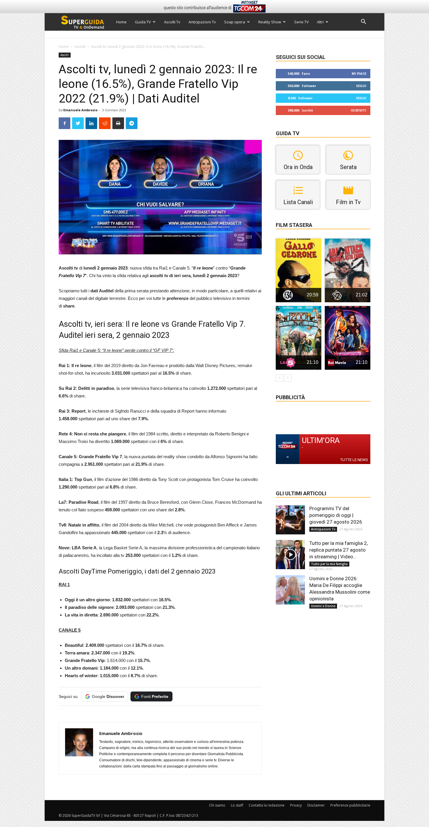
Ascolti (80, 46)
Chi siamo (217, 805)
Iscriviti (358, 110)
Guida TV (143, 22)
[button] (363, 22)
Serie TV (301, 22)
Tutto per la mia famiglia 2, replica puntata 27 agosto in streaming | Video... (338, 550)
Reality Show (269, 22)
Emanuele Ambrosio (80, 110)
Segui (361, 86)
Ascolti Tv (172, 22)
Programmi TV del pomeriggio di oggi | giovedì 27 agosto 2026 (335, 515)
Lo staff (237, 805)
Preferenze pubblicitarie (350, 805)
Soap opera (234, 22)
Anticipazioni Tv (202, 22)
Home (121, 22)
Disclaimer (316, 805)
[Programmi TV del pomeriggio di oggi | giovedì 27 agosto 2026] (290, 519)
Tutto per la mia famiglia (329, 564)
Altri (320, 22)
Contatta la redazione (267, 805)
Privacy (296, 805)
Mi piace (359, 73)
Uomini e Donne (323, 606)
